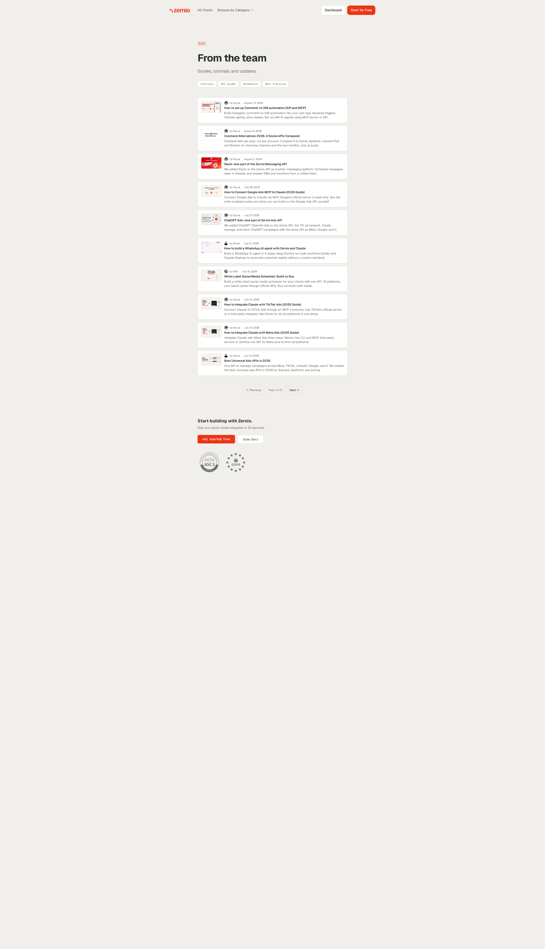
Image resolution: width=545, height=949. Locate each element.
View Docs (250, 439)
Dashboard (333, 10)
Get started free (216, 439)
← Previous (253, 390)
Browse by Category (234, 10)
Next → (294, 390)
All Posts (205, 10)
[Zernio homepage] (180, 10)
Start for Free (361, 10)
